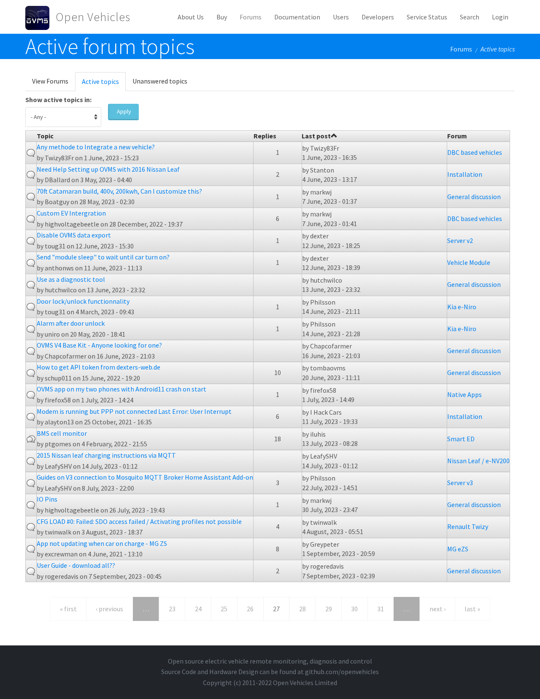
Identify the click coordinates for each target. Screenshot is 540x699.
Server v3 (460, 482)
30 (354, 609)
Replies (265, 136)
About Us (191, 17)
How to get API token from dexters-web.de (98, 367)
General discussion (474, 196)
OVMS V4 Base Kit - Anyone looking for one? (99, 345)
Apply (124, 111)
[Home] (40, 17)
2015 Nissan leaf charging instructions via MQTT (106, 455)
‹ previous (109, 609)
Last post (316, 136)
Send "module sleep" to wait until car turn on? (103, 257)
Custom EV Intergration (71, 213)
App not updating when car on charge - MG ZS (102, 543)
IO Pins (47, 499)
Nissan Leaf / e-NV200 (478, 460)
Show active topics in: (58, 99)
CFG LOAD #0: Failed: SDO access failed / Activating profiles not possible (139, 521)
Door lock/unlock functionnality (83, 301)
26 (250, 609)
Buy (221, 17)
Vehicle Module (468, 262)
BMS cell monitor (62, 433)
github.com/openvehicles (342, 671)
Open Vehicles (93, 16)
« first (68, 609)
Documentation (297, 17)
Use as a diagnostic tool (71, 279)
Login (500, 17)
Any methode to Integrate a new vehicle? (96, 147)
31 (380, 609)
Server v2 (460, 240)
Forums (251, 17)
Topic (45, 136)
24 (198, 609)
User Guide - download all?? (76, 565)
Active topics (104, 84)
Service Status (427, 17)
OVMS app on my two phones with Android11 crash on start (121, 389)
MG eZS (457, 549)
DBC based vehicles (474, 152)
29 (328, 609)
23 (172, 609)
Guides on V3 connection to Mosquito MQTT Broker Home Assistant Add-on (145, 477)
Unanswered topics (159, 81)
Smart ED (461, 439)
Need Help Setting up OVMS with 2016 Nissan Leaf (108, 169)
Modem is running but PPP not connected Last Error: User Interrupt (134, 411)
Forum (457, 136)
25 (224, 609)
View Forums (50, 81)
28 (302, 609)
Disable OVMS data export (74, 235)
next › (437, 609)
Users (341, 17)
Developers (378, 17)
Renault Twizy (467, 526)
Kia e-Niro (461, 306)
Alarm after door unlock (71, 323)
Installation (464, 174)
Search (469, 17)
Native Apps (464, 394)
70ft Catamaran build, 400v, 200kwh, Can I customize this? (119, 191)
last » (472, 609)
